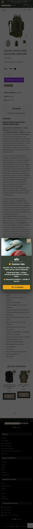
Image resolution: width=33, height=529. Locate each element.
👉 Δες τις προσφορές (17, 287)
